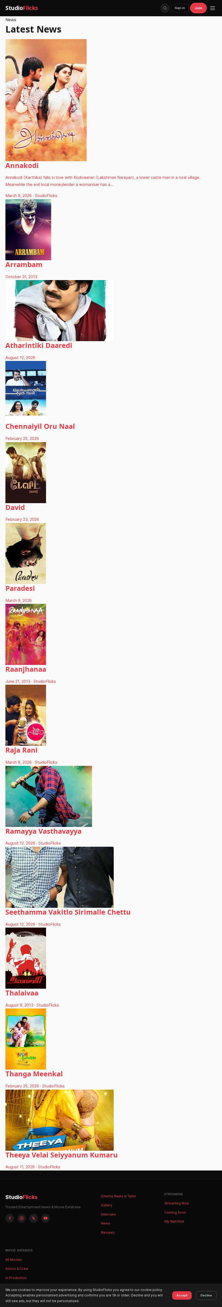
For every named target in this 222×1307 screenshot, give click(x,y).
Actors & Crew (16, 1269)
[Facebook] (9, 1218)
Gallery (106, 1205)
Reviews (108, 1232)
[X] (33, 1218)
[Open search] (165, 8)
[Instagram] (21, 1218)
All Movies (13, 1260)
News (105, 1223)
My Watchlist (174, 1221)
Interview (108, 1214)
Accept (182, 1295)
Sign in (180, 8)
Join (198, 8)
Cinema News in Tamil (118, 1196)
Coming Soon (175, 1212)
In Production (16, 1278)
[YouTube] (45, 1218)
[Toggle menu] (212, 8)
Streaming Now (176, 1203)
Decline (206, 1295)
